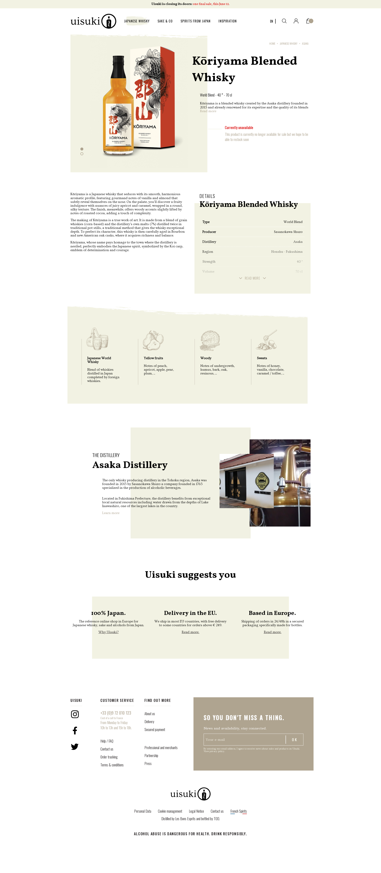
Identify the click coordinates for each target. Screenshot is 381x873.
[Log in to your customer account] (296, 20)
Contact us (106, 748)
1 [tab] (81, 149)
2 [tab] (81, 153)
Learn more (110, 513)
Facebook (75, 730)
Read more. (190, 632)
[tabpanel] (138, 100)
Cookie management (170, 811)
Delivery (149, 721)
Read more (208, 111)
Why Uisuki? (108, 632)
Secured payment (154, 729)
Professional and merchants (161, 747)
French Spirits (238, 811)
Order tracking (109, 756)
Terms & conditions (112, 764)
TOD (216, 818)
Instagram (75, 714)
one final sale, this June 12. (211, 4)
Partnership (151, 755)
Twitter (75, 747)
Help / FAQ (106, 741)
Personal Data (142, 811)
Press (148, 763)
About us (149, 713)
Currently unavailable (239, 127)
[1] (308, 20)
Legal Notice (196, 811)
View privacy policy (214, 751)
